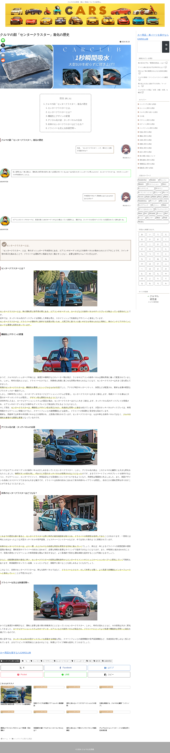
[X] (2, 45)
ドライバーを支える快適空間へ (62, 128)
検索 (166, 47)
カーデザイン (47, 661)
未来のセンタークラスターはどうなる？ (66, 124)
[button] (109, 674)
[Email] (2, 55)
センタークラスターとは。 (60, 108)
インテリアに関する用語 (11, 661)
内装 (89, 661)
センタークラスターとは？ (60, 112)
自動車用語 (108, 661)
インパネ (36, 661)
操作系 (98, 661)
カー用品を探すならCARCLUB (15, 652)
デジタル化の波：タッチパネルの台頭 (65, 120)
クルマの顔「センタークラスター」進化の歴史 (66, 104)
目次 (62, 98)
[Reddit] (2, 60)
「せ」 (26, 661)
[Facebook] (2, 50)
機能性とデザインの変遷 (59, 116)
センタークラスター (63, 661)
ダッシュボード (79, 661)
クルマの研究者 (153, 302)
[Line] (2, 40)
